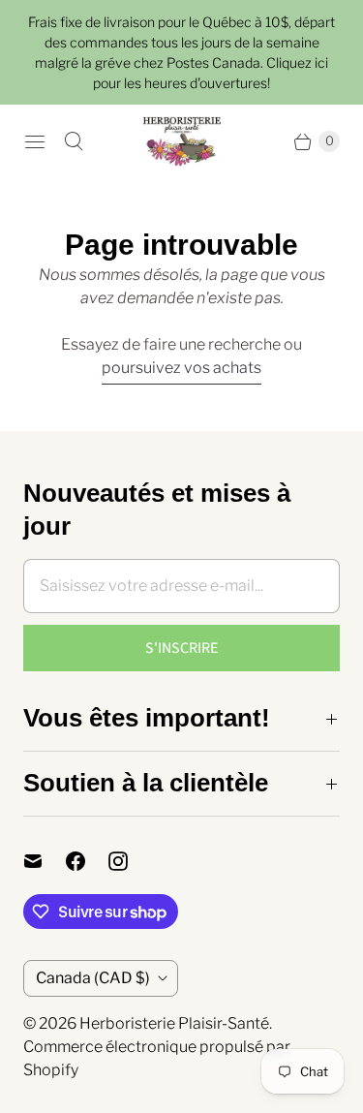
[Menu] (34, 141)
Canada (93, 978)
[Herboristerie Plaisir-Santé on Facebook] (87, 861)
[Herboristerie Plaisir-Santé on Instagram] (129, 861)
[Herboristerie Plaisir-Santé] (182, 141)
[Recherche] (73, 141)
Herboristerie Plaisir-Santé (174, 1023)
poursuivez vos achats (181, 367)
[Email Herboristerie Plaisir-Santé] (44, 861)
